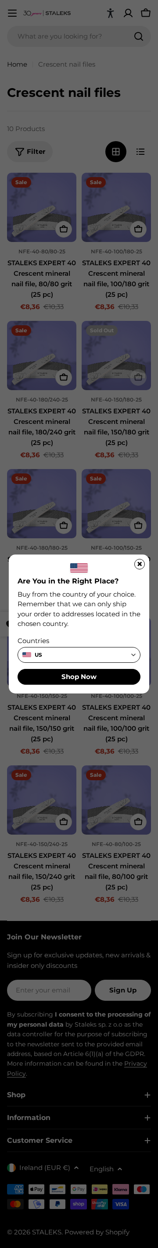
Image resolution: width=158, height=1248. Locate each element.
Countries (33, 640)
